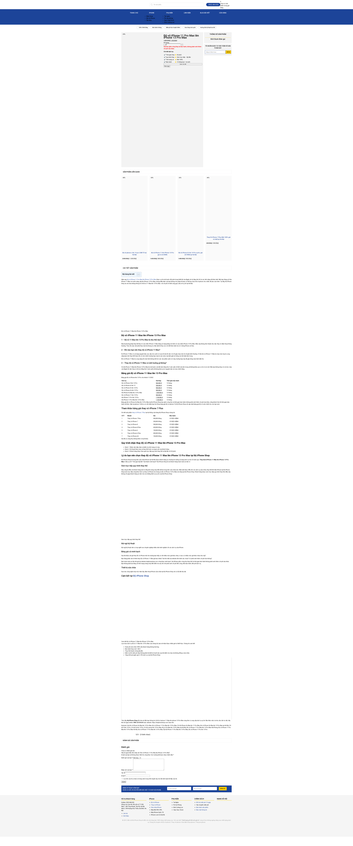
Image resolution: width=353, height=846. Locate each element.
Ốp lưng (148, 20)
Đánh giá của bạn (127, 758)
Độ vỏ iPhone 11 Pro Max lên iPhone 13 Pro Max (141, 279)
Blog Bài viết (205, 13)
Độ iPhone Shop (141, 576)
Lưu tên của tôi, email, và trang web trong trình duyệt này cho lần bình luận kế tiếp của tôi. (150, 779)
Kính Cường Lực (169, 22)
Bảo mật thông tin (201, 810)
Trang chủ (134, 13)
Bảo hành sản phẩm (202, 807)
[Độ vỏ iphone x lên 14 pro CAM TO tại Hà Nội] (134, 249)
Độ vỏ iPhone (150, 18)
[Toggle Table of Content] (137, 274)
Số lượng (166, 42)
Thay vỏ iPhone (155, 805)
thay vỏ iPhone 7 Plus (138, 412)
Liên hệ (125, 813)
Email (123, 776)
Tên (123, 773)
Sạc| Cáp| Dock (169, 20)
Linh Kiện (187, 13)
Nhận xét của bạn (127, 770)
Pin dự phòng (168, 18)
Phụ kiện (169, 13)
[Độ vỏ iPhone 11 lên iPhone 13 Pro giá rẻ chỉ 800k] (162, 249)
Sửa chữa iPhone (156, 807)
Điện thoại (149, 16)
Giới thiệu (126, 816)
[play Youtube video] (176, 688)
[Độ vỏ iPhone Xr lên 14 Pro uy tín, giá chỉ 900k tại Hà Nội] (190, 249)
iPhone (151, 13)
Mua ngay (167, 66)
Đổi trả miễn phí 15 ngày (203, 802)
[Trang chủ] (134, 3)
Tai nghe (167, 16)
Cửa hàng (222, 13)
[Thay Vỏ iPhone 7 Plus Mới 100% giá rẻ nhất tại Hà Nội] (218, 233)
